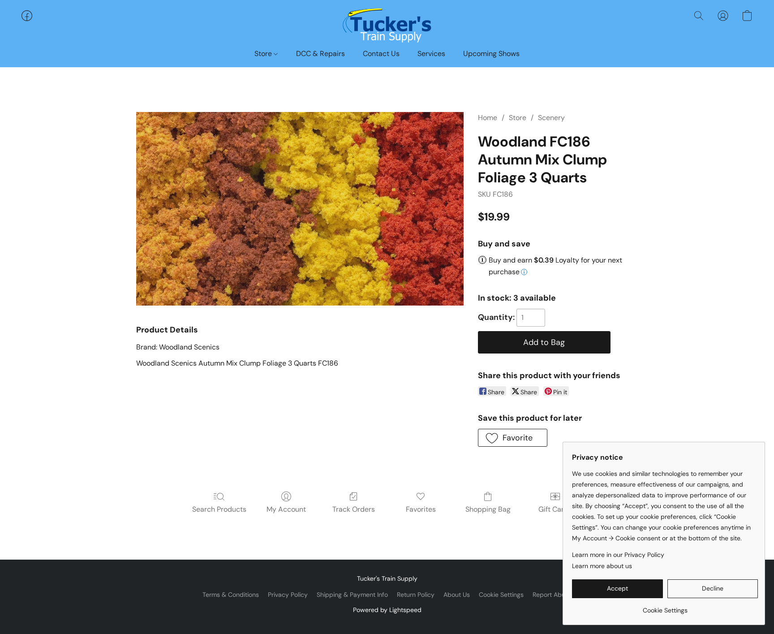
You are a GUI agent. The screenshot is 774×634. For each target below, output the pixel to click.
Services (431, 53)
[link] (665, 607)
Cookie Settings (501, 595)
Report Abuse (552, 595)
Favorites (421, 509)
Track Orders (353, 509)
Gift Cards (555, 509)
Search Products (219, 509)
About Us (456, 595)
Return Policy (415, 595)
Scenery (551, 117)
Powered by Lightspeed (387, 610)
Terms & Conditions (230, 595)
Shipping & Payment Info (352, 595)
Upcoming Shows (491, 53)
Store (264, 53)
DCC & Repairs (320, 53)
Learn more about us (602, 566)
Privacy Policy (288, 595)
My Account (286, 509)
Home (487, 117)
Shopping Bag (488, 509)
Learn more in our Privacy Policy (618, 555)
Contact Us (381, 53)
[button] (387, 25)
